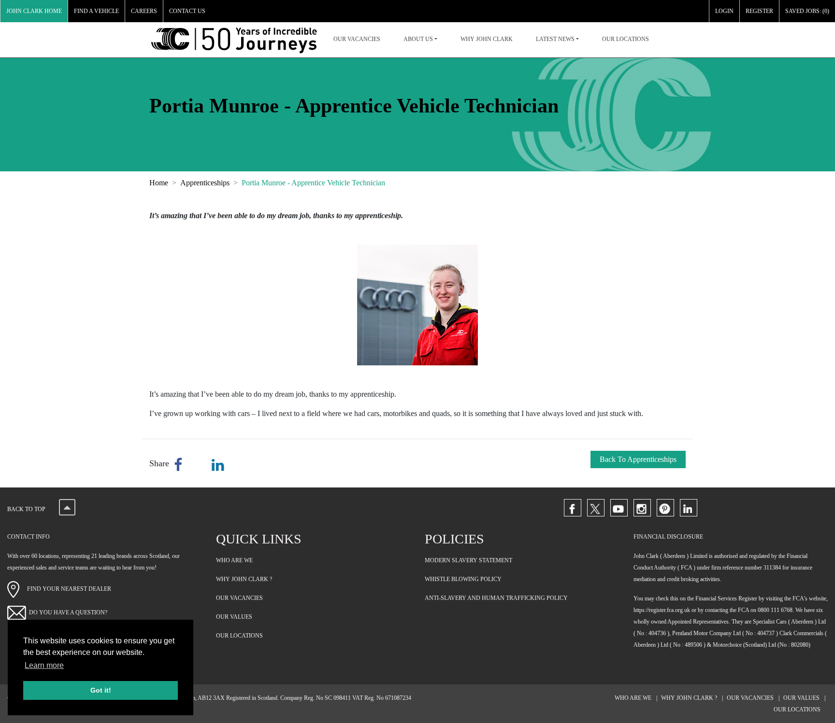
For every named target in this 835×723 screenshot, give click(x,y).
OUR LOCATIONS (625, 39)
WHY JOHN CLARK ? (244, 579)
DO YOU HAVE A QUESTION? (68, 612)
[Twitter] (596, 507)
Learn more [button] (44, 665)
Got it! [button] (100, 690)
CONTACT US (187, 11)
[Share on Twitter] (198, 465)
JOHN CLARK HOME (34, 11)
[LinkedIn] (688, 507)
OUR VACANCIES (356, 39)
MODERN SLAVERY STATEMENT (468, 560)
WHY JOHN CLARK (487, 39)
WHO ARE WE (234, 560)
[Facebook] (572, 507)
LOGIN (724, 11)
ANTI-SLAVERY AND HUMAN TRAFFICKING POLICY (496, 598)
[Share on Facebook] (180, 465)
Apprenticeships (205, 183)
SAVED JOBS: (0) (807, 11)
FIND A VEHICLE (96, 11)
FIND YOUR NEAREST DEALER (65, 588)
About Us (418, 39)
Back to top (27, 509)
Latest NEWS (555, 39)
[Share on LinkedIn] (218, 465)
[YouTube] (619, 507)
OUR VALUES (234, 616)
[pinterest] (665, 507)
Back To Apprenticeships (638, 459)
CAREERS (144, 11)
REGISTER (759, 11)
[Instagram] (642, 507)
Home (158, 183)
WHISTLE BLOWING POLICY (463, 579)
